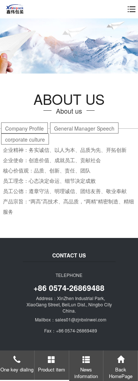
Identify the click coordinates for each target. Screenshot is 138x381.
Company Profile (24, 128)
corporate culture (25, 139)
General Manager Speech (84, 128)
